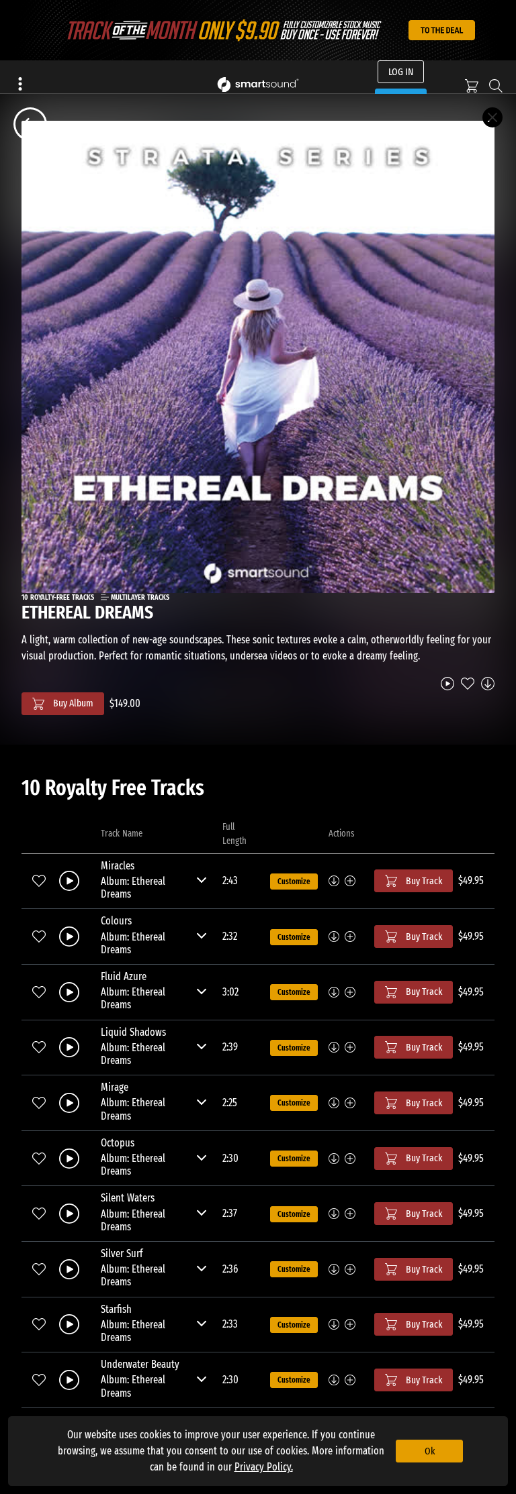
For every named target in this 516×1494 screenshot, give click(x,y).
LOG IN (400, 72)
